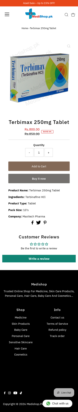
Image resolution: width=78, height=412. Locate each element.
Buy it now (39, 178)
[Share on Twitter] (39, 223)
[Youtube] (15, 393)
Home (25, 28)
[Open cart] (73, 14)
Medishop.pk (35, 404)
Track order (57, 336)
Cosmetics (20, 354)
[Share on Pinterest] (45, 223)
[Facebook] (4, 393)
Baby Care (20, 330)
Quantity (38, 145)
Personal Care (21, 336)
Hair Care (21, 348)
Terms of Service (57, 323)
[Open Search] (66, 15)
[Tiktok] (21, 393)
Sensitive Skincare (21, 342)
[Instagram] (9, 393)
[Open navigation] (10, 14)
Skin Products (21, 323)
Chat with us (60, 403)
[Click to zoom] (69, 46)
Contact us (57, 317)
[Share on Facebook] (32, 223)
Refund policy (57, 330)
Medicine (21, 317)
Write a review (39, 258)
